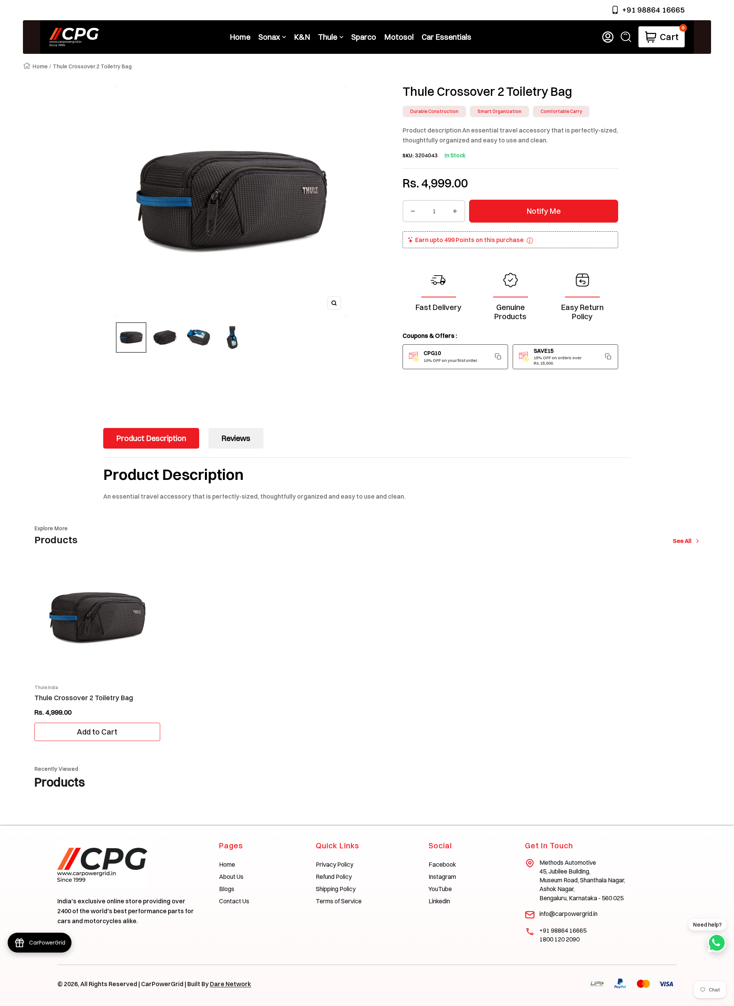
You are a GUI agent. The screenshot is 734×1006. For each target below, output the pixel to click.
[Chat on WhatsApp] (716, 943)
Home (40, 66)
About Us (231, 876)
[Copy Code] (498, 357)
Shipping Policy (336, 889)
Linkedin (439, 901)
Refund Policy (334, 876)
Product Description (151, 438)
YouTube (440, 889)
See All (684, 540)
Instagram (442, 876)
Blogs (226, 889)
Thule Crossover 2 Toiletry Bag (83, 697)
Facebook (442, 864)
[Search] (626, 37)
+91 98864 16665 (653, 10)
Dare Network (230, 984)
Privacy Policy (334, 864)
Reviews (235, 438)
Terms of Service (339, 901)
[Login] (608, 37)
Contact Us (234, 901)
